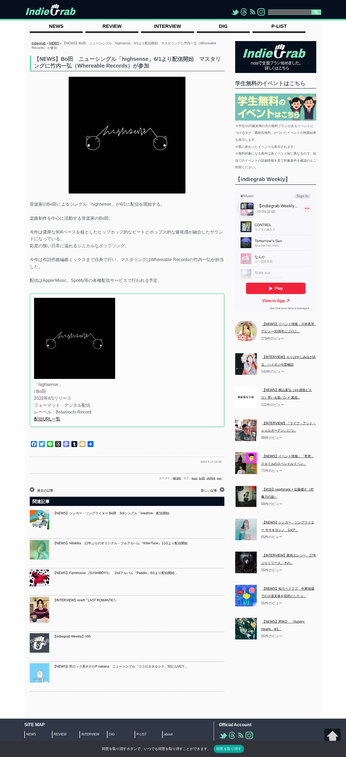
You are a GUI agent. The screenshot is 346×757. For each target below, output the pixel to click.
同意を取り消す (228, 748)
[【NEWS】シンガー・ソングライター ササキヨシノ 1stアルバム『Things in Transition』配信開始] (246, 529)
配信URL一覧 (47, 419)
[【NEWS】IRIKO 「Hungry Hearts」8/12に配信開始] (246, 628)
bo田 (202, 478)
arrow (332, 737)
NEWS (54, 43)
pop (219, 478)
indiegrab (39, 43)
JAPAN (211, 478)
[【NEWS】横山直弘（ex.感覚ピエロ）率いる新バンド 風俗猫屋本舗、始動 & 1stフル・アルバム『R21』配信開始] (246, 397)
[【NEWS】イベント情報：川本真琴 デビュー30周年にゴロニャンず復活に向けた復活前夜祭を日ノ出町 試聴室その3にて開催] (246, 331)
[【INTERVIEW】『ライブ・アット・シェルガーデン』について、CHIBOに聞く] (246, 430)
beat (194, 478)
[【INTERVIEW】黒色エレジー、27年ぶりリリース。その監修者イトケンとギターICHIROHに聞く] (246, 562)
